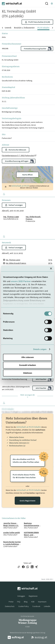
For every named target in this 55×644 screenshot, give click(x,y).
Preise (11, 601)
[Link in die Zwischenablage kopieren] (18, 567)
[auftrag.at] (16, 638)
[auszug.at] (39, 638)
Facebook (36, 606)
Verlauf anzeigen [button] (16, 205)
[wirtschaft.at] (12, 3)
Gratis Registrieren (27, 500)
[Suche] (47, 3)
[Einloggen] (51, 3)
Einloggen (21, 596)
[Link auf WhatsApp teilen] (27, 567)
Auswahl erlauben (27, 365)
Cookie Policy (23, 606)
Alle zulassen (27, 357)
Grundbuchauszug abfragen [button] (16, 161)
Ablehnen (27, 373)
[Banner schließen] (51, 268)
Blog (25, 601)
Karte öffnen (27, 174)
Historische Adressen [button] (17, 150)
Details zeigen (39, 349)
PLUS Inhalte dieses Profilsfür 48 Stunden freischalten (29, 474)
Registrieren (33, 596)
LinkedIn (47, 606)
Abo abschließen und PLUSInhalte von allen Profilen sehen (29, 459)
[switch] (48, 322)
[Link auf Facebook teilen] (23, 567)
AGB (32, 601)
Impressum (42, 601)
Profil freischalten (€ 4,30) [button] (39, 22)
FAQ (18, 601)
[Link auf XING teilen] (36, 567)
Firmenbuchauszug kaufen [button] (35, 48)
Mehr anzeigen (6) (27, 395)
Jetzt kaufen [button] (41, 379)
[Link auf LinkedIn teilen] (32, 567)
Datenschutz (10, 606)
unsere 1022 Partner (21, 281)
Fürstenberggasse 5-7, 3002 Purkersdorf (18, 155)
